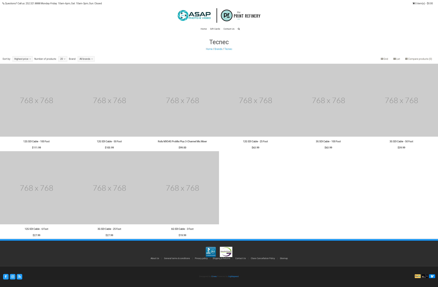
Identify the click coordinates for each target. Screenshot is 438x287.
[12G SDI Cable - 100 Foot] (36, 107)
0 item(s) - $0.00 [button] (424, 3)
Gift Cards (215, 29)
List (398, 59)
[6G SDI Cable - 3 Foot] (182, 195)
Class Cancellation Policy (263, 258)
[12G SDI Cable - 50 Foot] (109, 107)
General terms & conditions (177, 258)
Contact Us (228, 29)
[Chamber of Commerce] (226, 252)
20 (61, 59)
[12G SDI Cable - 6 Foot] (36, 195)
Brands (218, 49)
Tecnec (228, 49)
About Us (155, 258)
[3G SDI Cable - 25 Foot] (109, 195)
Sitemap (284, 258)
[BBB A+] (211, 252)
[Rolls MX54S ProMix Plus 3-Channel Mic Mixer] (182, 107)
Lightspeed (233, 276)
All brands (85, 59)
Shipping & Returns (221, 258)
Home (204, 29)
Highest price (21, 59)
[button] (239, 29)
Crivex (214, 276)
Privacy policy (201, 258)
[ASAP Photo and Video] (219, 15)
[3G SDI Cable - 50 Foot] (401, 107)
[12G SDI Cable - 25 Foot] (255, 107)
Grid (385, 59)
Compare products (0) (420, 59)
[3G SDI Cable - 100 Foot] (328, 107)
